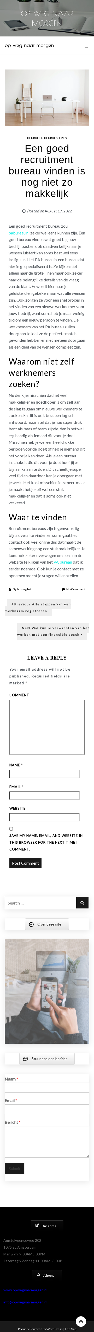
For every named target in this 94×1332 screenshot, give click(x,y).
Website (17, 808)
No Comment (75, 589)
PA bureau (63, 561)
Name (16, 765)
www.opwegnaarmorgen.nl (25, 1309)
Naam (11, 1098)
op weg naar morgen (29, 45)
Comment (19, 695)
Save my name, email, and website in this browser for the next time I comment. (46, 842)
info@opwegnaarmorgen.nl (25, 1321)
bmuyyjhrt (24, 589)
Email (16, 787)
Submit (14, 1188)
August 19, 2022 (58, 211)
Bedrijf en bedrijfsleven (47, 138)
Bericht (13, 1141)
